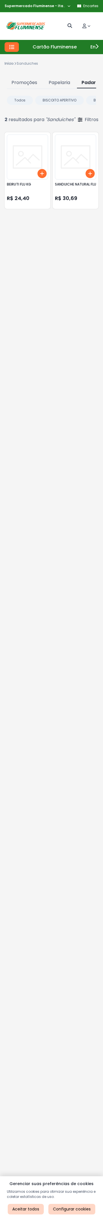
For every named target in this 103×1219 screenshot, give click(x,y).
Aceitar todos (25, 1209)
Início (9, 63)
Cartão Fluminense (55, 47)
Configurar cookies (72, 1209)
